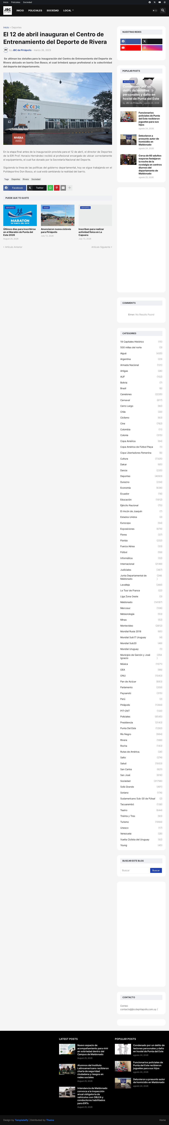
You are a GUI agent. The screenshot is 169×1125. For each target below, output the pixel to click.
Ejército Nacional (141, 505)
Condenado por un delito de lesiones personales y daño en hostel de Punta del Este (149, 1048)
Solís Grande (141, 786)
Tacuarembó (141, 804)
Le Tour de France (141, 590)
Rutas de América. (141, 751)
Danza (141, 470)
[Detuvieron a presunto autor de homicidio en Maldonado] (128, 139)
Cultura (141, 458)
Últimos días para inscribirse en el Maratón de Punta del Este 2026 (19, 232)
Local (67, 10)
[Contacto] (152, 54)
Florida (141, 540)
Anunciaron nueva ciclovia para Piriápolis (56, 230)
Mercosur (141, 608)
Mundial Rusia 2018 (141, 631)
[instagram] (152, 48)
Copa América (141, 441)
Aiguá (141, 353)
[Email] (63, 188)
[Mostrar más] (69, 188)
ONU (141, 675)
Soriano (141, 792)
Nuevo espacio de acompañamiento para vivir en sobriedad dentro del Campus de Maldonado (92, 1050)
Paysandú (141, 693)
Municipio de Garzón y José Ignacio (141, 656)
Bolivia (141, 382)
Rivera (26, 179)
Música (141, 664)
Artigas (141, 370)
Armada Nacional (141, 365)
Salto (141, 757)
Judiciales (141, 569)
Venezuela (141, 833)
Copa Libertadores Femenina (141, 452)
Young (141, 845)
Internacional (141, 563)
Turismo (141, 821)
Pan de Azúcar (141, 681)
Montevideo (141, 625)
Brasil (141, 388)
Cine (141, 423)
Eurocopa (141, 522)
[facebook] (150, 2)
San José (141, 775)
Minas (141, 619)
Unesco (141, 827)
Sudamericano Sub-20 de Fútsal (141, 798)
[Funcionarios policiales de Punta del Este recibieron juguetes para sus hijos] (128, 116)
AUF (141, 376)
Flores (141, 534)
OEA (141, 669)
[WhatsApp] (50, 188)
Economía (141, 487)
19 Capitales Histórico (141, 341)
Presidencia (141, 722)
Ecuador (141, 493)
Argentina (141, 359)
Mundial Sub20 (141, 643)
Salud (141, 763)
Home (162, 1120)
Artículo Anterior (13, 247)
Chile (141, 411)
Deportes (16, 27)
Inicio (5, 2)
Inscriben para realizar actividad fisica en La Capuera (91, 232)
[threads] (165, 2)
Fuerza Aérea (141, 546)
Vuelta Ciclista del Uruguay (141, 839)
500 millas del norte (141, 347)
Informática (141, 558)
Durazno (141, 482)
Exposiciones (141, 528)
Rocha (141, 745)
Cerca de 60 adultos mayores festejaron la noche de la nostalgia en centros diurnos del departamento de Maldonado (150, 164)
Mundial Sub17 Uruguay (141, 637)
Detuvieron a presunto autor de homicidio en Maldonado (149, 140)
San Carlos (141, 769)
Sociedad (27, 2)
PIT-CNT (141, 710)
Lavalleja (141, 584)
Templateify (21, 1120)
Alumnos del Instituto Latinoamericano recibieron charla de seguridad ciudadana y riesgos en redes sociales (93, 1071)
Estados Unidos (141, 517)
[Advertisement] (141, 239)
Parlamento (141, 687)
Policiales (15, 2)
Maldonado (141, 602)
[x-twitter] (155, 2)
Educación (141, 499)
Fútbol (141, 552)
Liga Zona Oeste (141, 596)
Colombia (141, 429)
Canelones (141, 394)
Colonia (141, 435)
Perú (141, 699)
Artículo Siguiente (100, 247)
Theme (50, 1120)
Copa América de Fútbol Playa (141, 446)
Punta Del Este (141, 728)
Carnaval (141, 400)
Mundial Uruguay (141, 649)
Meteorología (141, 614)
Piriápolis (141, 704)
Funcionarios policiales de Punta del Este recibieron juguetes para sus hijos (149, 118)
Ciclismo (141, 417)
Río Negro (141, 734)
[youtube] (160, 2)
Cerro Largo (141, 405)
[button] (155, 10)
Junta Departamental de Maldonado (141, 577)
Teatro (141, 810)
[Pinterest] (57, 188)
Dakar (141, 464)
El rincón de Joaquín (141, 511)
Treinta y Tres (141, 816)
